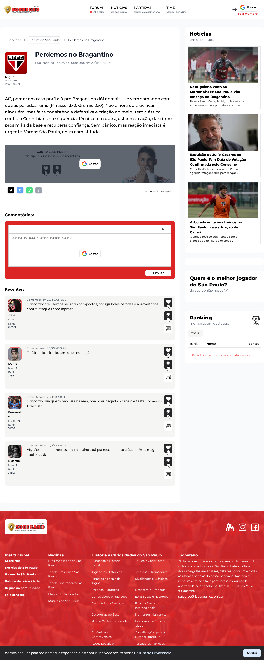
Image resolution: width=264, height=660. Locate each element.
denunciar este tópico (158, 191)
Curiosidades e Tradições (109, 596)
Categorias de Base (105, 614)
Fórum (97, 9)
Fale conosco (15, 595)
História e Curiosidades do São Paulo (127, 555)
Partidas (147, 9)
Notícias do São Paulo (21, 567)
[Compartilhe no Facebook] (20, 190)
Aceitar (252, 653)
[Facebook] (255, 527)
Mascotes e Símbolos (150, 590)
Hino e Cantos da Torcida (109, 621)
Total (195, 333)
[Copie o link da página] (38, 190)
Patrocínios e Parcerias (108, 603)
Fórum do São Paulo (20, 574)
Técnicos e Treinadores (151, 572)
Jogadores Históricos (107, 572)
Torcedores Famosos (150, 643)
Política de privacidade (22, 581)
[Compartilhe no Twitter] (10, 190)
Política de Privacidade (152, 653)
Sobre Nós (12, 561)
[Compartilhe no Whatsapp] (29, 190)
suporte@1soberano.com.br (200, 596)
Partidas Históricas (105, 590)
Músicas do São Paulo (64, 601)
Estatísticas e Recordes (151, 596)
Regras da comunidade (22, 588)
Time (176, 9)
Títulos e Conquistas (149, 561)
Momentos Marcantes (150, 614)
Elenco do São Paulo (63, 594)
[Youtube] (230, 527)
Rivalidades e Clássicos (151, 579)
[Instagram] (242, 527)
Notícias (119, 9)
